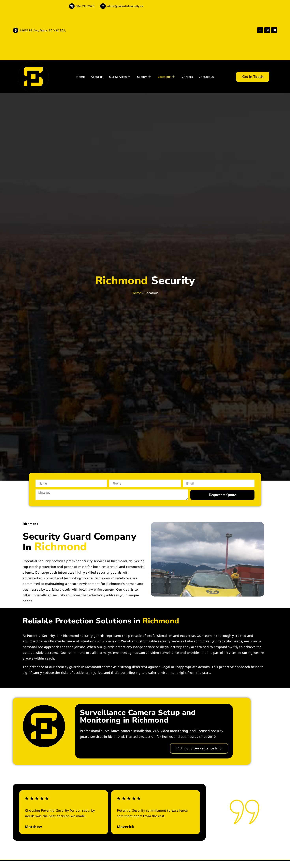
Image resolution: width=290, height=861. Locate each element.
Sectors (142, 77)
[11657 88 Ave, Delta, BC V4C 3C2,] (15, 30)
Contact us (206, 77)
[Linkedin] (274, 30)
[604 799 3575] (72, 6)
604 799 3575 (85, 6)
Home (80, 77)
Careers (187, 77)
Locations (164, 77)
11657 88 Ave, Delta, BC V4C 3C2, (43, 30)
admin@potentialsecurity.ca (125, 6)
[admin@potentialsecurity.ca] (103, 6)
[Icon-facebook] (260, 30)
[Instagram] (267, 30)
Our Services (118, 77)
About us (97, 77)
